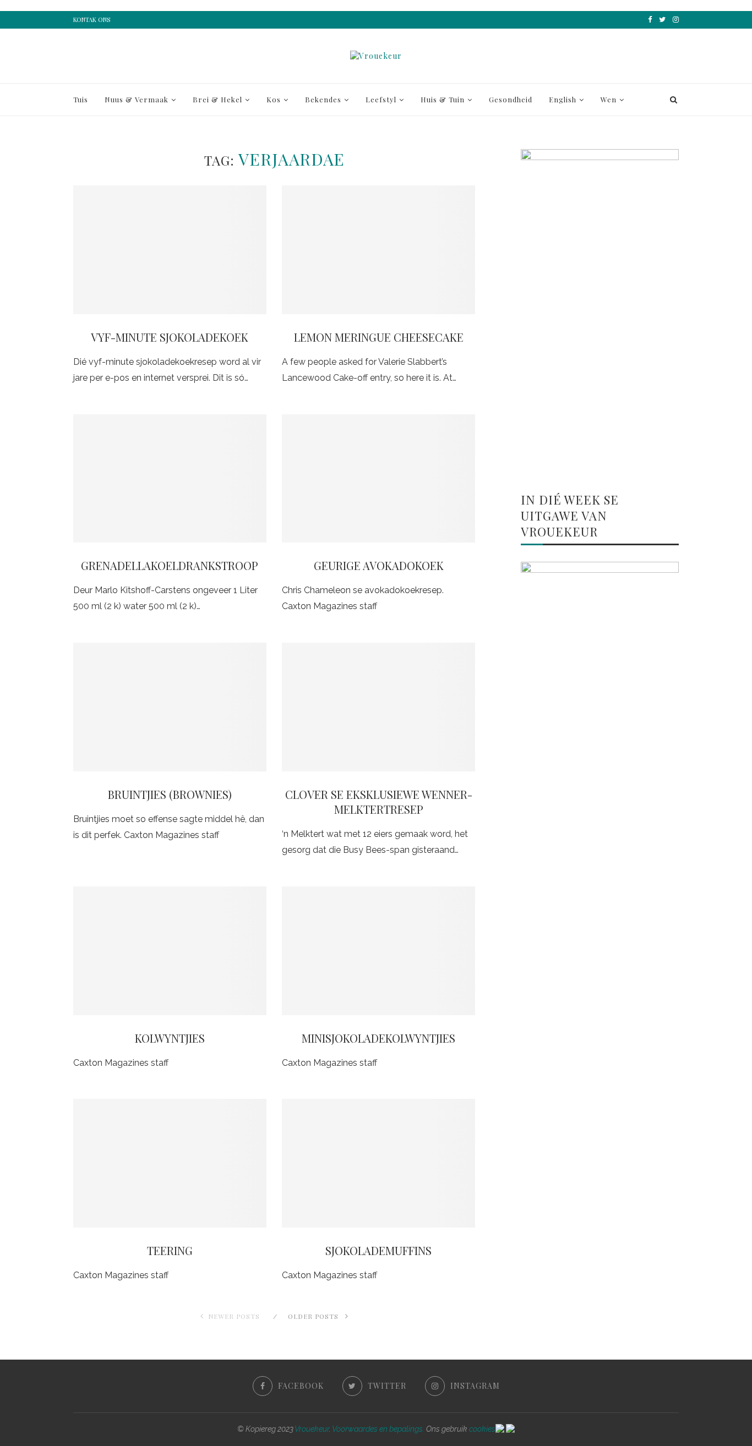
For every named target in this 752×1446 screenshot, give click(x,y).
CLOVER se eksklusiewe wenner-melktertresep (378, 802)
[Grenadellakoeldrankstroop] (169, 478)
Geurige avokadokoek (379, 565)
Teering (170, 1250)
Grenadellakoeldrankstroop (169, 565)
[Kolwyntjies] (169, 950)
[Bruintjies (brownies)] (169, 707)
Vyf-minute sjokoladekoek (169, 337)
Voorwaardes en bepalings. (378, 1429)
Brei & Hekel (217, 99)
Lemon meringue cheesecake (379, 337)
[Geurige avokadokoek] (378, 478)
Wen (609, 99)
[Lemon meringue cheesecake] (378, 249)
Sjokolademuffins (378, 1250)
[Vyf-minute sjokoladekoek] (169, 249)
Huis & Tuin (443, 99)
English (562, 99)
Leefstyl (381, 99)
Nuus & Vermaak (136, 99)
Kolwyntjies (170, 1038)
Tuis (80, 99)
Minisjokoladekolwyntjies (378, 1038)
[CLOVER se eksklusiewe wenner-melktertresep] (378, 707)
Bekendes (323, 99)
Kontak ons (91, 19)
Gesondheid (510, 99)
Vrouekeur (312, 1429)
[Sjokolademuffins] (378, 1163)
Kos (273, 99)
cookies (482, 1429)
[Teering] (169, 1163)
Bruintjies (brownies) (170, 794)
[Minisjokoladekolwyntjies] (378, 950)
